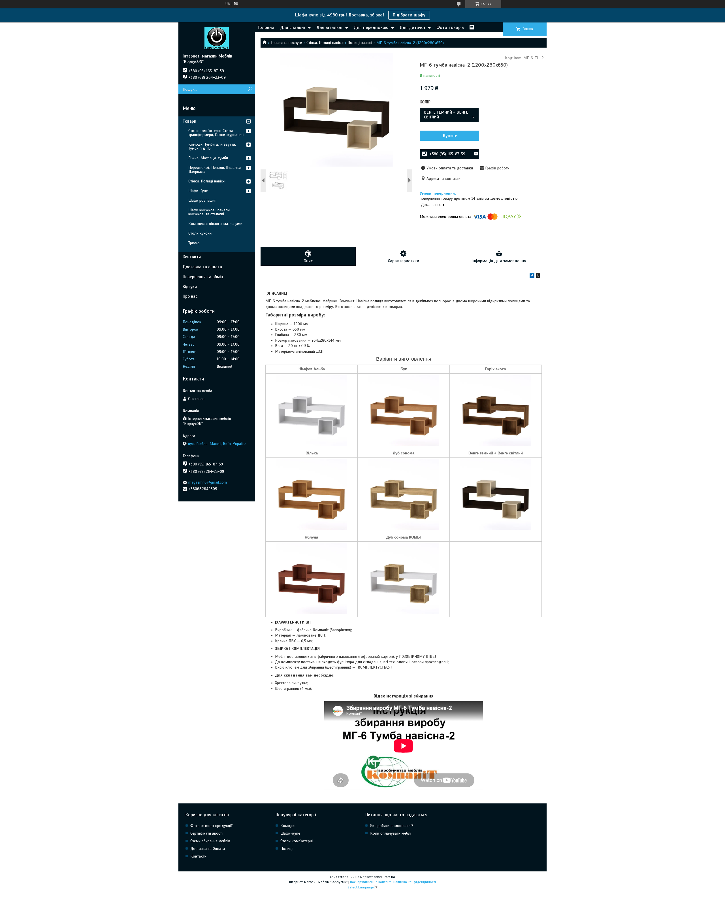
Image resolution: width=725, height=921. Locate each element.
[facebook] (532, 276)
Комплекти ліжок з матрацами (215, 223)
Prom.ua (389, 877)
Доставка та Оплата (207, 848)
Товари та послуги (286, 42)
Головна (266, 27)
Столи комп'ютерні (296, 841)
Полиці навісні (359, 42)
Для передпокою (371, 27)
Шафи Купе (198, 190)
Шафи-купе (290, 833)
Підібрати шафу (409, 15)
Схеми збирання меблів (210, 841)
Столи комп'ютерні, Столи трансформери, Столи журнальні (216, 132)
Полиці (286, 848)
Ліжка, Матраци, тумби (208, 158)
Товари (189, 121)
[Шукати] (250, 89)
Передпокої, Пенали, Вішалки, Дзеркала (215, 169)
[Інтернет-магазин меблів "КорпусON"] (217, 38)
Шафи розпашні (202, 200)
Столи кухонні (200, 233)
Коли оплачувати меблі (390, 833)
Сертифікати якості (206, 833)
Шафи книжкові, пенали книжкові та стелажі (209, 212)
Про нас (190, 296)
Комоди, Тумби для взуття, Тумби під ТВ (212, 146)
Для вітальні (329, 27)
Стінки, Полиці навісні (325, 42)
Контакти (192, 257)
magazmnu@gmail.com (207, 482)
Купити (450, 136)
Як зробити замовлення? (391, 825)
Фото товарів (450, 27)
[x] (538, 276)
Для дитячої (412, 27)
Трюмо (194, 243)
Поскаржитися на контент (370, 882)
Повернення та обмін (203, 276)
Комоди (287, 825)
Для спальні (292, 27)
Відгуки (190, 286)
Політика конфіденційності (414, 882)
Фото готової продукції (211, 825)
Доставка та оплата (202, 266)
